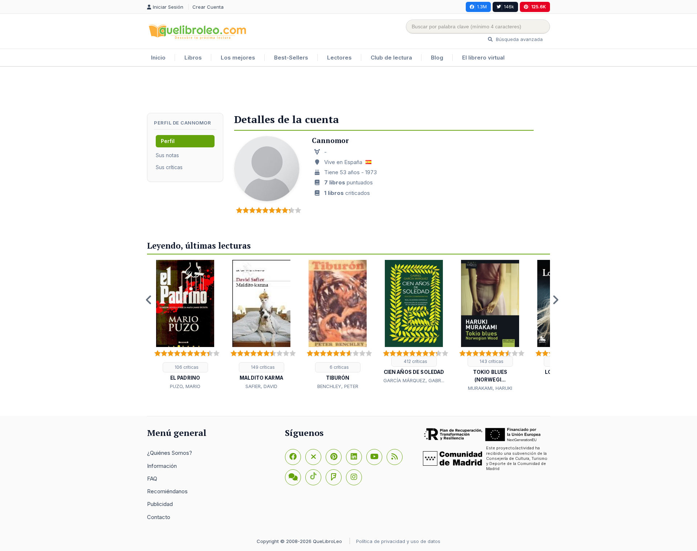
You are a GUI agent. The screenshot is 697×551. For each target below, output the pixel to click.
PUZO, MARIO (185, 386)
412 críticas (415, 361)
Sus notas (167, 155)
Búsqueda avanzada (518, 39)
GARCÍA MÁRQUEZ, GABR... (413, 380)
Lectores (339, 57)
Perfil (168, 141)
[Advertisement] (348, 90)
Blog (437, 57)
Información (162, 465)
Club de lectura (391, 57)
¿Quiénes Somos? (169, 452)
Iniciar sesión (169, 7)
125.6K (538, 6)
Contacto (158, 517)
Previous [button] (148, 299)
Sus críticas (169, 167)
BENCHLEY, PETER (337, 386)
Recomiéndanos (167, 491)
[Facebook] (293, 457)
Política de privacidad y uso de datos (398, 541)
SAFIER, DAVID (261, 386)
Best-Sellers (291, 57)
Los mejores (238, 57)
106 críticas (186, 367)
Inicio (158, 57)
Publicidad (160, 504)
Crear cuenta (208, 7)
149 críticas (262, 367)
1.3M (482, 6)
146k (509, 6)
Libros (193, 57)
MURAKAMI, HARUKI (490, 388)
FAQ (152, 478)
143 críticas (491, 361)
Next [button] (555, 299)
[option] (185, 325)
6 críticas (339, 367)
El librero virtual (483, 57)
